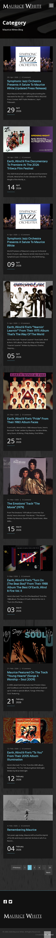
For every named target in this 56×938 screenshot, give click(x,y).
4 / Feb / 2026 (12, 826)
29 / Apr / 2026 (12, 77)
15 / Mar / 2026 (13, 500)
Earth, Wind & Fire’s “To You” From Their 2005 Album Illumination (25, 756)
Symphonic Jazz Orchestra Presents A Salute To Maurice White (26, 242)
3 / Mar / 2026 (12, 576)
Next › (48, 872)
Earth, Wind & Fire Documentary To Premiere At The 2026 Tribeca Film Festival (27, 165)
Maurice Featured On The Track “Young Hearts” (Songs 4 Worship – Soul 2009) (27, 676)
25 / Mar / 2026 (13, 414)
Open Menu (51, 5)
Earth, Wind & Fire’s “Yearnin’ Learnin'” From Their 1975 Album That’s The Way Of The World (28, 331)
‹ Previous (16, 867)
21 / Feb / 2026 (12, 668)
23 (50, 867)
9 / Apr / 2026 (12, 234)
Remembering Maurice (21, 830)
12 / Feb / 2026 (12, 748)
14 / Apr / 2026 (12, 157)
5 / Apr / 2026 (12, 323)
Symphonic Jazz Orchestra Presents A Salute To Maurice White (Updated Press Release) (26, 85)
